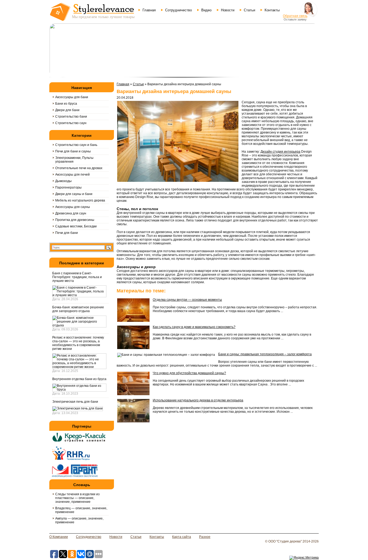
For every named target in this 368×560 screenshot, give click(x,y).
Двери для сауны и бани (73, 194)
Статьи (249, 10)
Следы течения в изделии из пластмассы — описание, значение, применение (77, 498)
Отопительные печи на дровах (78, 168)
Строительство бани (71, 116)
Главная (149, 10)
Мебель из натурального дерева (80, 200)
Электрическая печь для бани (75, 402)
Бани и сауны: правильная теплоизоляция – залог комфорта (265, 354)
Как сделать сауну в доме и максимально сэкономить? (194, 327)
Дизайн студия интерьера (280, 151)
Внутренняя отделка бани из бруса (79, 379)
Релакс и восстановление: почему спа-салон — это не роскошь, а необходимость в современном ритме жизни (78, 343)
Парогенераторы (68, 187)
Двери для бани (67, 110)
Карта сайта (181, 537)
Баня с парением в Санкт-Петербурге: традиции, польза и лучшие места (77, 277)
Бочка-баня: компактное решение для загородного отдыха (78, 309)
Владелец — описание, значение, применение (81, 510)
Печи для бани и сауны (73, 151)
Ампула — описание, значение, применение (79, 520)
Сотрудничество (178, 10)
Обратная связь (295, 16)
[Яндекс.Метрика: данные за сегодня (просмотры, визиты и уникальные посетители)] (304, 558)
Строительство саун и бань (76, 145)
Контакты (272, 10)
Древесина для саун (70, 213)
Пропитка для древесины (74, 220)
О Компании (58, 537)
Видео (206, 10)
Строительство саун (70, 123)
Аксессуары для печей (72, 174)
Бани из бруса (66, 103)
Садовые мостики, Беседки (76, 226)
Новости (227, 10)
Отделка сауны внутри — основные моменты (187, 300)
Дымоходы (63, 181)
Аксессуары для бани (71, 97)
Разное (204, 537)
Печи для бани (66, 233)
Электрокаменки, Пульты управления (74, 159)
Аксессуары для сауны (72, 207)
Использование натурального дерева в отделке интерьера (198, 400)
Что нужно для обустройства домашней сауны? (189, 373)
